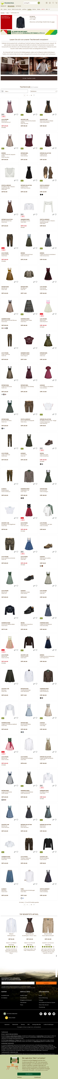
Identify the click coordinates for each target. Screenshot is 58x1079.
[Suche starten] (39, 3)
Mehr (47, 9)
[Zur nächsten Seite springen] (34, 95)
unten (53, 22)
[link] (47, 3)
